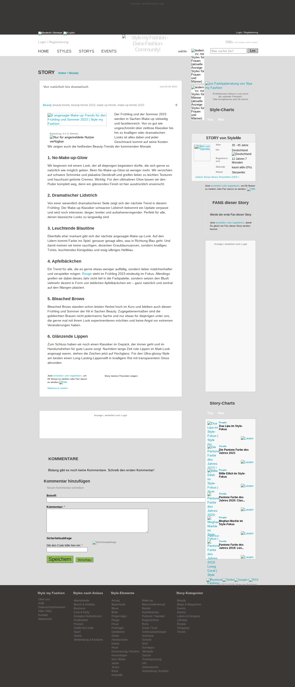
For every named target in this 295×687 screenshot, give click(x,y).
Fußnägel (118, 628)
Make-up (147, 600)
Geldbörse (118, 632)
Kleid (115, 671)
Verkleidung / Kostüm (155, 671)
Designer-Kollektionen (88, 616)
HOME (43, 51)
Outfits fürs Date (84, 628)
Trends (223, 446)
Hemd (115, 643)
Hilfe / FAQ (44, 611)
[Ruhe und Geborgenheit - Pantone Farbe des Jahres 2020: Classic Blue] (212, 497)
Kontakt (43, 615)
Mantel (146, 608)
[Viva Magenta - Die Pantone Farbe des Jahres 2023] (212, 449)
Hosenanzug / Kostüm (125, 651)
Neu (221, 119)
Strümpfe (147, 651)
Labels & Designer (188, 616)
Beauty (47, 105)
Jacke (115, 663)
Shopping (183, 628)
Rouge (87, 273)
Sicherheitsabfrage (59, 538)
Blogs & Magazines (189, 604)
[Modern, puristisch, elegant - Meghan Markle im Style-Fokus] (212, 520)
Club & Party (81, 612)
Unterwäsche (150, 667)
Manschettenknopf (153, 604)
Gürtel (115, 635)
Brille (115, 612)
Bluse (115, 608)
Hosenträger (119, 655)
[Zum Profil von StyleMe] (204, 152)
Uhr (144, 663)
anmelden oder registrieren (67, 375)
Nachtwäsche (150, 612)
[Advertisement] (147, 17)
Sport (77, 632)
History (181, 612)
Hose (115, 647)
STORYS (86, 51)
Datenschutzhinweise (51, 607)
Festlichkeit (81, 620)
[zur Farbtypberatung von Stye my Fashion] (230, 87)
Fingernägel (119, 616)
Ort (217, 149)
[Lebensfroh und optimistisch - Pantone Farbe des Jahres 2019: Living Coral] (212, 544)
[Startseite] (147, 49)
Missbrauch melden (57, 388)
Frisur (115, 624)
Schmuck (147, 635)
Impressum (45, 619)
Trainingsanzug (152, 659)
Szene (78, 635)
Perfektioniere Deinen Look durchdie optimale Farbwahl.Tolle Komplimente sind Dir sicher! (230, 96)
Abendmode (81, 600)
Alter (218, 144)
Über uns (44, 599)
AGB (41, 603)
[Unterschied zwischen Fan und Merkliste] (63, 382)
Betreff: (52, 495)
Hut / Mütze (119, 659)
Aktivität (220, 167)
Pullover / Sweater (153, 616)
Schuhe (147, 639)
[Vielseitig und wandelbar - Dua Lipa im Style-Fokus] (212, 425)
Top (210, 119)
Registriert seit (221, 159)
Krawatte (117, 675)
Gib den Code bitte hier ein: (65, 545)
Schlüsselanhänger (154, 632)
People (223, 422)
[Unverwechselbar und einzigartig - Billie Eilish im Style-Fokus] (212, 473)
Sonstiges (148, 647)
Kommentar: (56, 507)
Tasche (146, 655)
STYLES (64, 51)
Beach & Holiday (84, 604)
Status (219, 172)
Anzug (116, 600)
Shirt (145, 643)
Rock (145, 624)
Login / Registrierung (247, 32)
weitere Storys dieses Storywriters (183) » (217, 177)
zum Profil (202, 165)
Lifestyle (182, 620)
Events (181, 608)
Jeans (115, 667)
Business (79, 608)
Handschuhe (120, 639)
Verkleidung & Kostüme (88, 639)
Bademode (118, 604)
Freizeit (78, 624)
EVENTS (109, 51)
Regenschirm (150, 620)
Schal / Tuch (149, 628)
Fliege (115, 620)
